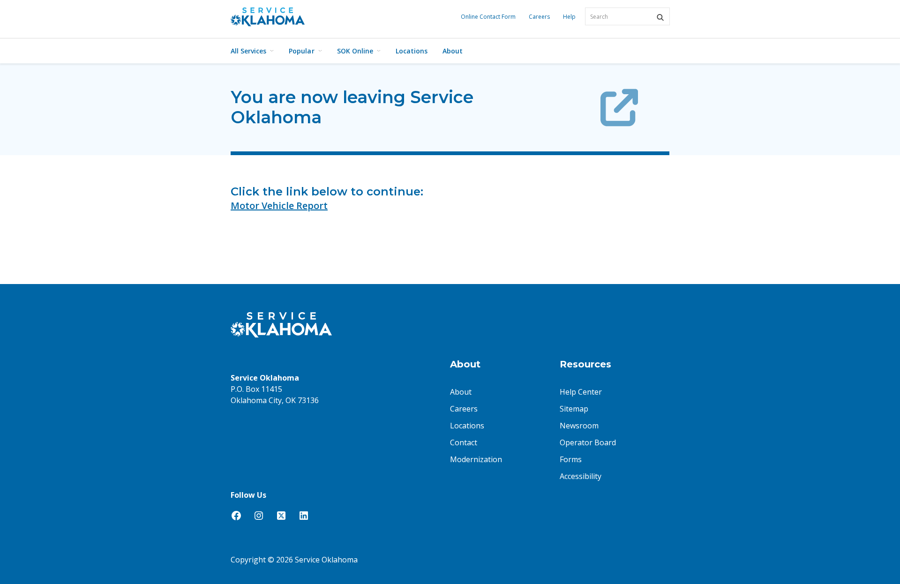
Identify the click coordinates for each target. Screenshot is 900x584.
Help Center (581, 392)
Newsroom (579, 425)
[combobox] (627, 16)
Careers (539, 17)
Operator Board (588, 442)
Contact (463, 442)
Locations (412, 50)
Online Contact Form (488, 17)
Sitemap (574, 409)
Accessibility (580, 476)
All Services (248, 50)
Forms (571, 459)
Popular (301, 50)
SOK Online (355, 50)
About (452, 50)
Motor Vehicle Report (279, 205)
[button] (660, 17)
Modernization (476, 459)
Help (569, 17)
